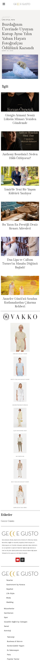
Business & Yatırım (15, 641)
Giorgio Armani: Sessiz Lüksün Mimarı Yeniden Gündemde (20, 119)
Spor (6, 617)
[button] (4, 4)
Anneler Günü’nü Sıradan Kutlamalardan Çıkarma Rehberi (20, 302)
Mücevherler (9, 608)
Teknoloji (10, 637)
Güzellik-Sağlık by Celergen (15, 622)
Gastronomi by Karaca (15, 584)
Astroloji (7, 631)
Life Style (6, 20)
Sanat (6, 626)
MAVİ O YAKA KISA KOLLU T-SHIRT (20, 379)
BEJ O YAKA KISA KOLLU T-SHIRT (20, 482)
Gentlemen (8, 613)
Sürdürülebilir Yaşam (15, 646)
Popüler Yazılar (13, 659)
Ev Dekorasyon (13, 650)
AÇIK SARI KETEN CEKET (20, 430)
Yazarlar (9, 580)
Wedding (9, 602)
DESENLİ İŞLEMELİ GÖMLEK (20, 405)
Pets (13, 20)
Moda (8, 598)
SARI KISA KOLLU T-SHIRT (20, 353)
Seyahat (9, 589)
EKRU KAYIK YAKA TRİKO (20, 507)
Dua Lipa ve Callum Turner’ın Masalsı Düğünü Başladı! (20, 263)
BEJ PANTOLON (20, 456)
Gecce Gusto (7, 521)
